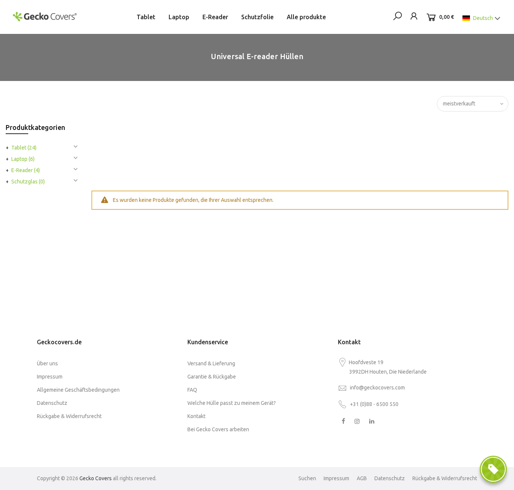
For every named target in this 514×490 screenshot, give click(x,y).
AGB (362, 478)
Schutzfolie (257, 17)
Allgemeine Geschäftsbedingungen (78, 390)
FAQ (192, 390)
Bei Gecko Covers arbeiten (218, 429)
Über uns (47, 363)
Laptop (179, 17)
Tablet (146, 17)
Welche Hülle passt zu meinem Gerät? (231, 403)
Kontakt (196, 416)
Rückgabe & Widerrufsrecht (69, 416)
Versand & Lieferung (211, 363)
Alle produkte (306, 17)
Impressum (49, 377)
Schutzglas (28, 182)
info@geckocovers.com (377, 388)
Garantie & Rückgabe (211, 377)
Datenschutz (52, 403)
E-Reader (215, 17)
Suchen (307, 478)
